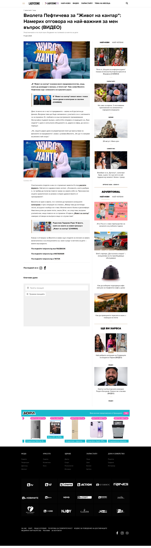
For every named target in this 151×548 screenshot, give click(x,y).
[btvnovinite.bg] (30, 497)
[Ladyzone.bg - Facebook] (45, 273)
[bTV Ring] (121, 485)
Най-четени (117, 42)
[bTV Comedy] (48, 485)
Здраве (110, 117)
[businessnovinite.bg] (103, 497)
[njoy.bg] (66, 510)
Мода (23, 454)
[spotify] (127, 533)
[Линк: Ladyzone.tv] (52, 3)
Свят (88, 462)
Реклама (46, 531)
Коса (44, 466)
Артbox (88, 469)
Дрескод (24, 466)
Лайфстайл (87, 3)
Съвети (24, 459)
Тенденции (25, 462)
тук (126, 413)
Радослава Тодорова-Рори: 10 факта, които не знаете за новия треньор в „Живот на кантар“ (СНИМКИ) (68, 226)
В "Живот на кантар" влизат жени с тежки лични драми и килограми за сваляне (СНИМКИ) (70, 99)
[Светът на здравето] (30, 510)
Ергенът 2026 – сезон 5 (111, 184)
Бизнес (88, 466)
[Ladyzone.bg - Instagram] (41, 268)
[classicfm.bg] (84, 510)
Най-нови (104, 42)
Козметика (47, 462)
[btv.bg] (30, 485)
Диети (67, 459)
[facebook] (117, 533)
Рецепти (111, 459)
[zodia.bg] (121, 497)
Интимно (68, 469)
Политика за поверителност (60, 528)
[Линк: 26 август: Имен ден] (110, 135)
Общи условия (40, 528)
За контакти (57, 531)
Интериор (111, 466)
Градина (111, 462)
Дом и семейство (116, 454)
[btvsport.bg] (84, 497)
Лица (34, 10)
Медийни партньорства (31, 531)
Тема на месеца (102, 3)
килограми (36, 205)
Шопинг (24, 469)
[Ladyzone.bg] (36, 3)
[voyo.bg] (66, 497)
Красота (47, 454)
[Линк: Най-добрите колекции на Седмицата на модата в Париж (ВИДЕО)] (110, 350)
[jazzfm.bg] (103, 510)
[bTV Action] (84, 485)
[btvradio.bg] (48, 510)
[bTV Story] (103, 485)
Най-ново (66, 3)
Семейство (111, 148)
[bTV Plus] (48, 497)
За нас (24, 528)
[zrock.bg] (121, 510)
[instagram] (122, 533)
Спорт (67, 462)
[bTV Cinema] (66, 485)
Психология (69, 466)
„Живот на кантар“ (81, 213)
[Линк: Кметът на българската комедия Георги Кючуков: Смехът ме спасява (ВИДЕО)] (110, 385)
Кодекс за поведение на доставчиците (90, 528)
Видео (76, 3)
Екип (30, 528)
